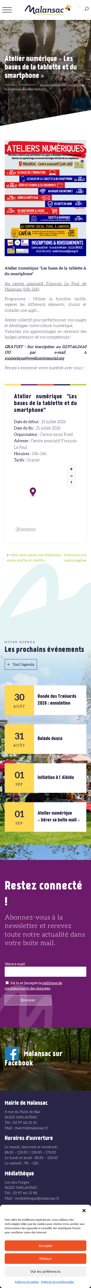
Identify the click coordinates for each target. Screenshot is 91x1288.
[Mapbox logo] (25, 529)
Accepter (45, 1246)
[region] (45, 498)
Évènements (27, 84)
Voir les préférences (45, 1271)
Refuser (45, 1259)
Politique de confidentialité (57, 1281)
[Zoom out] (71, 475)
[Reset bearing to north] (71, 482)
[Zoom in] (71, 469)
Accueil (10, 84)
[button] (84, 1210)
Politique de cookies (27, 1281)
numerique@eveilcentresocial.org (34, 358)
